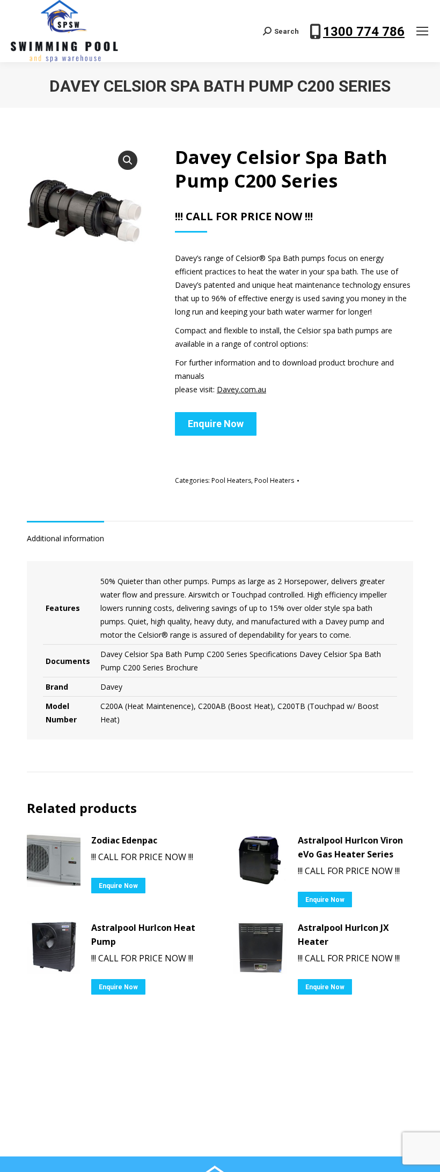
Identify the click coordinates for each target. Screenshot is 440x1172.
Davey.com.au (241, 389)
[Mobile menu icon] (422, 31)
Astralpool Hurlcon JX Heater (343, 934)
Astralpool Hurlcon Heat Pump (143, 934)
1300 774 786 (364, 31)
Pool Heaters (231, 480)
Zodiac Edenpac (124, 840)
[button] (127, 160)
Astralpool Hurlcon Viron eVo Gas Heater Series (350, 847)
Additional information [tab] (65, 538)
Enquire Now (216, 423)
